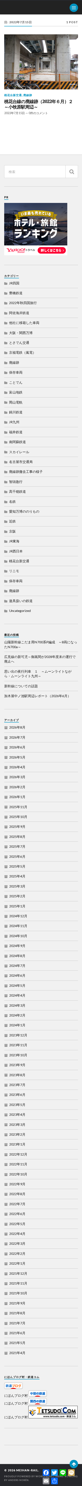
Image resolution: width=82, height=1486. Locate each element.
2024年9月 (17, 946)
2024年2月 (17, 1015)
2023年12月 (18, 1035)
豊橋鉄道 (15, 293)
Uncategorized (20, 611)
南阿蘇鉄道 (17, 442)
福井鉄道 (15, 432)
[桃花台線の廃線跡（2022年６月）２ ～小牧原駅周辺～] (41, 61)
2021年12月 (18, 1273)
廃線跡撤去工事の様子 (26, 471)
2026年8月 (17, 727)
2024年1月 (17, 1025)
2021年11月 (18, 1283)
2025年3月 (17, 886)
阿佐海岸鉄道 (19, 313)
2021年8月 (17, 1313)
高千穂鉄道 (17, 491)
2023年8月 (17, 1075)
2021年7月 (17, 1323)
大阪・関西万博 (21, 333)
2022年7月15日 (14, 113)
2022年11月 (18, 1164)
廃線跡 (27, 95)
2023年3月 (17, 1124)
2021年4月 (17, 1353)
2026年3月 (17, 777)
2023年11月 (18, 1045)
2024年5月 (17, 985)
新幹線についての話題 (21, 686)
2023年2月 (17, 1134)
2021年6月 (17, 1333)
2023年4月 (17, 1114)
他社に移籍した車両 (24, 323)
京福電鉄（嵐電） (22, 352)
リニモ (14, 571)
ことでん (15, 382)
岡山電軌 (15, 402)
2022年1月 (17, 1263)
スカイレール (19, 452)
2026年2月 (17, 787)
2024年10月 (18, 936)
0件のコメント (38, 113)
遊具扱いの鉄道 (21, 601)
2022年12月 (18, 1154)
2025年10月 (18, 817)
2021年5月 (17, 1343)
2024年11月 (18, 926)
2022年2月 (17, 1253)
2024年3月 (17, 1005)
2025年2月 (17, 896)
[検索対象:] (41, 171)
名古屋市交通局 (21, 462)
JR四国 (14, 283)
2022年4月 (17, 1234)
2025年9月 (17, 826)
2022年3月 (17, 1243)
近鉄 (12, 521)
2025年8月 (17, 836)
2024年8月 (17, 956)
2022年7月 (17, 1204)
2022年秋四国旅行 (23, 303)
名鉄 (12, 501)
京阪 (12, 531)
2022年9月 (17, 1184)
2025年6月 (17, 856)
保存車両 (15, 372)
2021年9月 (17, 1303)
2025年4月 (17, 876)
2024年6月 (17, 975)
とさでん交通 (19, 342)
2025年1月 (17, 906)
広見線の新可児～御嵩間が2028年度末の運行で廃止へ (40, 659)
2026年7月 (17, 737)
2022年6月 (17, 1214)
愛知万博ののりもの (24, 511)
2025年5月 (17, 866)
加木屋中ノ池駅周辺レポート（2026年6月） (37, 696)
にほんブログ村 (16, 1395)
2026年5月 (17, 757)
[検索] (71, 171)
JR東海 (14, 541)
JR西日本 (16, 551)
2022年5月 (17, 1224)
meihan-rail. (27, 1470)
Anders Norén (18, 1480)
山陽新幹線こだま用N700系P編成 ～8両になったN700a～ (40, 644)
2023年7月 (17, 1085)
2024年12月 (18, 916)
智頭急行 (15, 482)
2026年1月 (17, 797)
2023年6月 (17, 1094)
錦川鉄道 (15, 412)
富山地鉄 (15, 392)
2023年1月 (17, 1144)
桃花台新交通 (13, 95)
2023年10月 (18, 1055)
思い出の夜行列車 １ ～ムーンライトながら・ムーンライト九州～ (37, 673)
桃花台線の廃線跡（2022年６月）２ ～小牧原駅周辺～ (40, 104)
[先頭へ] (74, 1464)
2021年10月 (18, 1293)
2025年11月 (18, 807)
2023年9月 (17, 1065)
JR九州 (14, 422)
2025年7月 (17, 846)
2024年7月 (17, 965)
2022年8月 (17, 1194)
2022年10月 (18, 1174)
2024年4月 (17, 995)
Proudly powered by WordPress (28, 1476)
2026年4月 (17, 767)
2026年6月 (17, 747)
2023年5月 (17, 1105)
